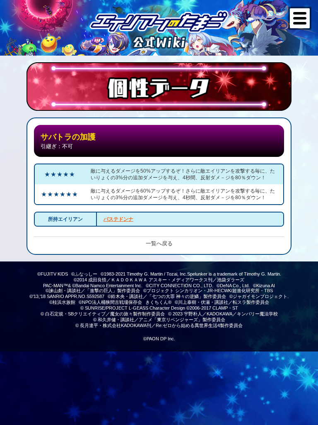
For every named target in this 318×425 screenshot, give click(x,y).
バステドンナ (118, 219)
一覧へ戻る (159, 243)
